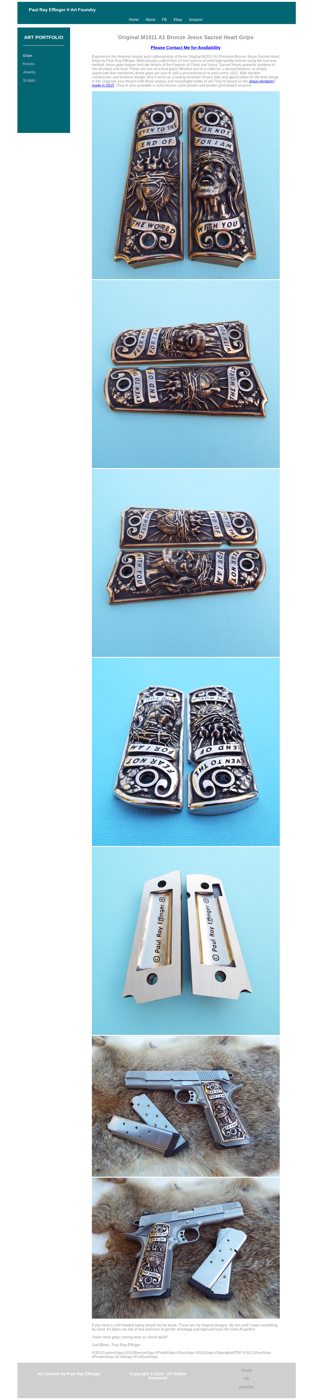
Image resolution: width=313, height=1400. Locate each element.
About (150, 20)
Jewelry (29, 72)
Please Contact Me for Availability (186, 47)
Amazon (196, 20)
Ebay (178, 20)
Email (246, 1370)
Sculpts (29, 80)
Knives (28, 64)
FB (164, 20)
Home (134, 20)
